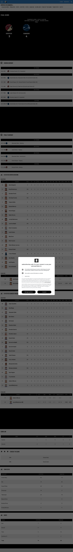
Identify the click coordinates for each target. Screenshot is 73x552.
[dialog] (36, 276)
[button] (36, 276)
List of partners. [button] (47, 282)
